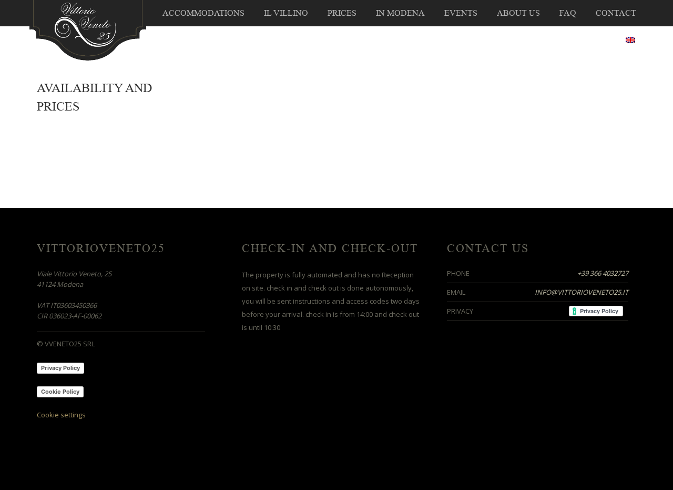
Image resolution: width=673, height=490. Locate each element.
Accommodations (203, 13)
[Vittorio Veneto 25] (88, 29)
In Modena (400, 13)
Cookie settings (61, 414)
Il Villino (286, 13)
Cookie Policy (60, 391)
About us (518, 13)
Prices (342, 13)
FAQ (567, 13)
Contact (616, 13)
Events (460, 13)
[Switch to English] (630, 40)
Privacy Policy (60, 368)
